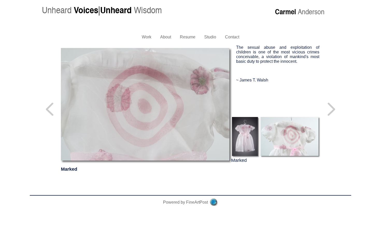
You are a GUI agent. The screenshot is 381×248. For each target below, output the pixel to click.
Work (146, 37)
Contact (232, 37)
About (165, 37)
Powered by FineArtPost (185, 202)
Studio (210, 37)
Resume (187, 37)
